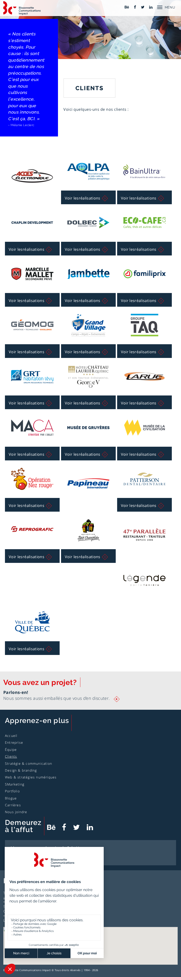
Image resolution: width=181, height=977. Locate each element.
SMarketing (14, 784)
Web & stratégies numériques (31, 777)
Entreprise (14, 742)
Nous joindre (16, 812)
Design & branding (21, 770)
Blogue (11, 798)
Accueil (11, 735)
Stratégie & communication (28, 763)
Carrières (13, 805)
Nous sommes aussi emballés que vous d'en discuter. (61, 698)
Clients (11, 756)
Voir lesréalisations (82, 198)
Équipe (11, 749)
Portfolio (12, 791)
